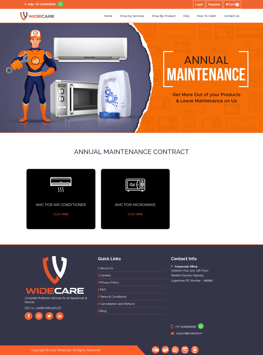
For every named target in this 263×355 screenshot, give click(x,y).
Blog (103, 311)
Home (108, 16)
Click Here (61, 214)
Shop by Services (132, 16)
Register (214, 4)
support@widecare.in (189, 333)
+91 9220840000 (185, 326)
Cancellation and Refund (117, 304)
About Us (106, 268)
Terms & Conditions (113, 296)
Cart (233, 4)
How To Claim (206, 16)
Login (199, 4)
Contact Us (231, 16)
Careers (105, 275)
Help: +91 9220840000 (42, 4)
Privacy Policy (109, 282)
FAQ (186, 16)
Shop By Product (164, 16)
